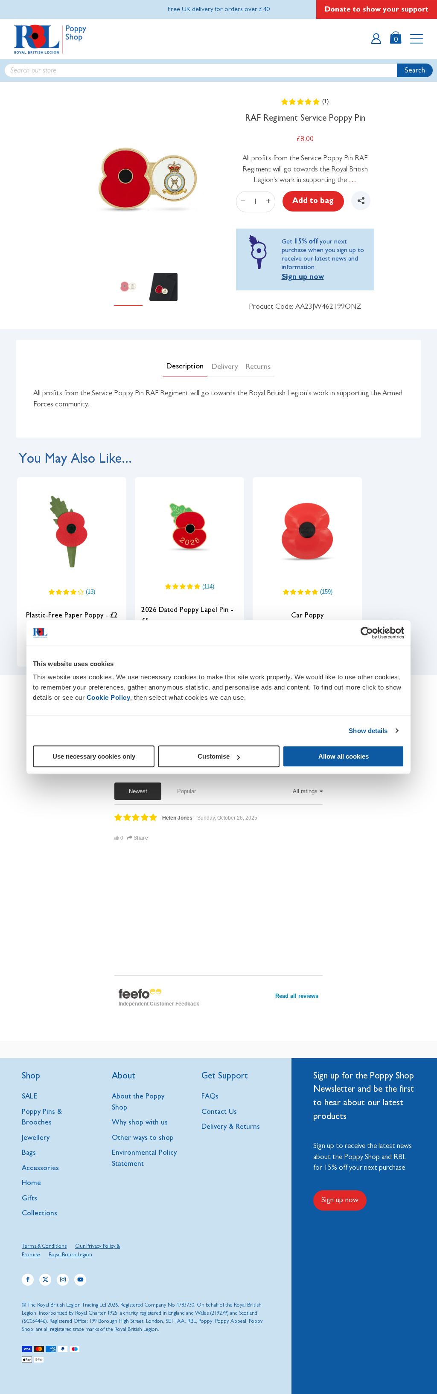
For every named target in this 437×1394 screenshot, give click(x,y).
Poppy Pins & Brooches (42, 1117)
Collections (39, 1213)
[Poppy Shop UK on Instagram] (63, 1280)
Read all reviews (296, 996)
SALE (30, 1096)
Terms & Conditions (44, 1246)
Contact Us (219, 1111)
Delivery (225, 367)
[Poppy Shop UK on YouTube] (80, 1280)
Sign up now (303, 276)
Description (185, 366)
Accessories (40, 1167)
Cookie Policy (109, 697)
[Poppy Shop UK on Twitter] (45, 1280)
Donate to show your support (376, 9)
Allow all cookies (343, 756)
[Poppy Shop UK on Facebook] (28, 1280)
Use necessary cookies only (93, 756)
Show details (368, 730)
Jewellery (36, 1137)
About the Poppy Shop (138, 1102)
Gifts (29, 1198)
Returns (258, 367)
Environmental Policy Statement (144, 1158)
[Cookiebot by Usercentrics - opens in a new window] (366, 632)
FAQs (209, 1096)
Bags (29, 1152)
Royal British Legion (70, 1255)
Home (31, 1182)
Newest (138, 791)
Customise (214, 756)
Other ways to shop (143, 1137)
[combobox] (218, 70)
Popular (186, 791)
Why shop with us (140, 1122)
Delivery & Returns (230, 1126)
